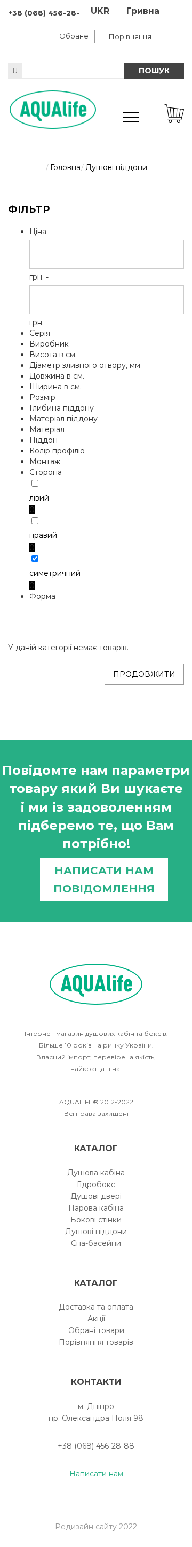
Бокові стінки (96, 1220)
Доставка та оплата (96, 1307)
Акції (96, 1318)
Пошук (154, 70)
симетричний (55, 573)
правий (43, 535)
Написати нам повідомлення (104, 879)
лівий (39, 498)
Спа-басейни (96, 1243)
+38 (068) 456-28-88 (49, 13)
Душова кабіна (96, 1172)
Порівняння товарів (96, 1342)
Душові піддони (96, 1231)
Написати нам (96, 1474)
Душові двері (96, 1196)
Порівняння (130, 36)
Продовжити (144, 674)
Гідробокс (96, 1184)
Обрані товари (96, 1330)
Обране (74, 36)
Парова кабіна (96, 1208)
